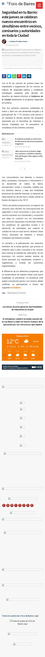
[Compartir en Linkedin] (24, 76)
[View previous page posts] (20, 169)
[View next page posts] (25, 169)
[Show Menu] (3, 4)
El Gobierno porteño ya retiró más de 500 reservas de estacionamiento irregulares (29, 141)
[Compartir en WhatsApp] (14, 76)
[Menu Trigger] (39, 5)
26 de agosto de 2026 (23, 147)
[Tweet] (9, 76)
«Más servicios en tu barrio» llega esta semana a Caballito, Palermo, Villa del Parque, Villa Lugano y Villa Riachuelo (29, 155)
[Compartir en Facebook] (4, 76)
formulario (15, 287)
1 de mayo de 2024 (11, 45)
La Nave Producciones (18, 41)
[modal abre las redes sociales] (29, 76)
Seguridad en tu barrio (17, 293)
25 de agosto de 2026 (23, 161)
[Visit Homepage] (21, 4)
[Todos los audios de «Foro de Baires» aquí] (22, 624)
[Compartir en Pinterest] (19, 76)
